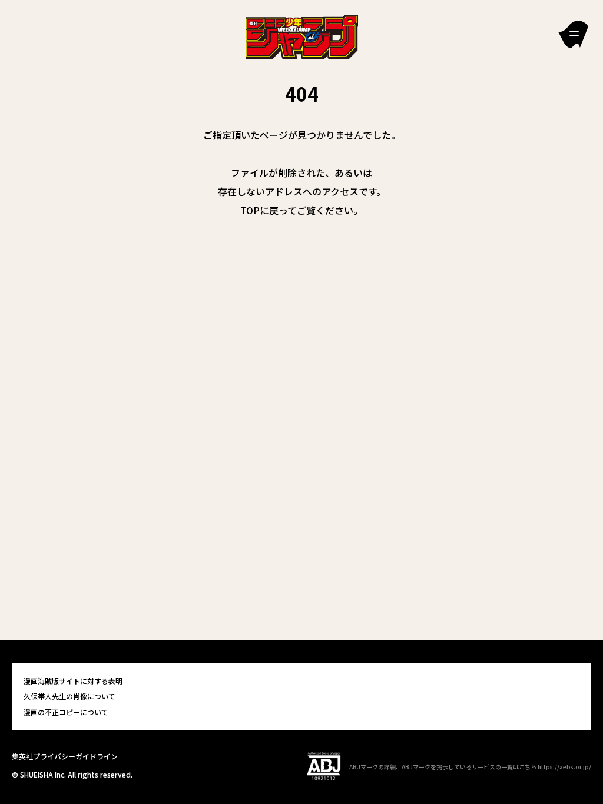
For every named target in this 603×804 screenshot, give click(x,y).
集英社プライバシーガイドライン (65, 756)
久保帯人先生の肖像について (69, 696)
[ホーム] (302, 36)
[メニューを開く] (573, 34)
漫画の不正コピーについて (66, 712)
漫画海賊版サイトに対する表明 (73, 681)
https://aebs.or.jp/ (564, 766)
